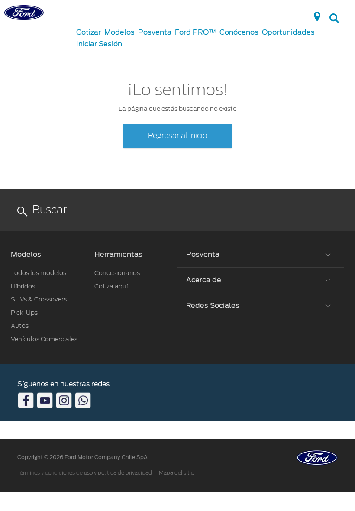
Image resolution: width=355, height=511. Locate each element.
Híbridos (23, 286)
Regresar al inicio (177, 135)
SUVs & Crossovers (39, 299)
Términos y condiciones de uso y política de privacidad (84, 472)
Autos (20, 325)
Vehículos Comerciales (44, 339)
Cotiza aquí (111, 286)
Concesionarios (117, 272)
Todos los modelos (38, 272)
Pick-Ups (24, 312)
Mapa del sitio (176, 472)
